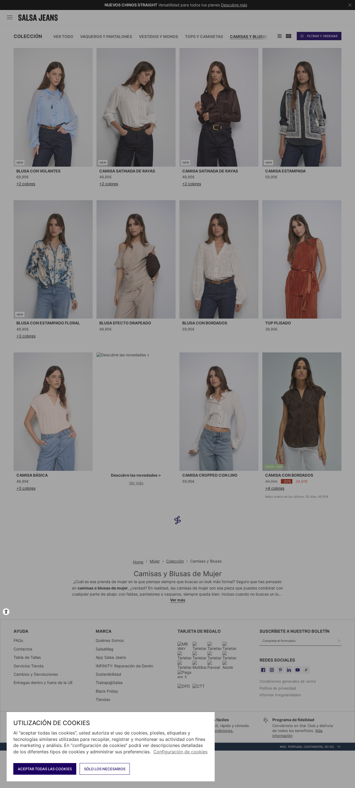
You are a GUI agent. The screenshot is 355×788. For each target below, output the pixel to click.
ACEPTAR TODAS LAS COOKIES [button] (45, 769)
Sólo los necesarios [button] (104, 769)
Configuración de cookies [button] (180, 751)
